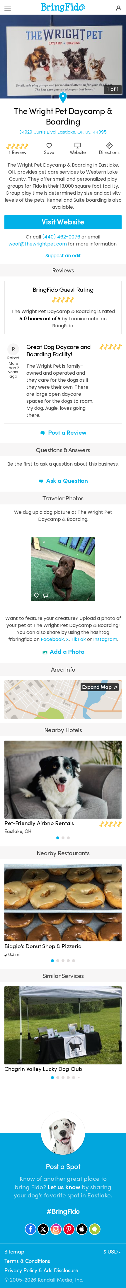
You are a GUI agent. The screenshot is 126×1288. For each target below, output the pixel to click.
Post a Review (66, 432)
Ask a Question (66, 481)
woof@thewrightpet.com (37, 244)
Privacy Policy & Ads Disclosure (41, 1270)
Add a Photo (66, 652)
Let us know (63, 1187)
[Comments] (46, 596)
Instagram (105, 639)
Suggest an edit (63, 255)
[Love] (36, 596)
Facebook (52, 639)
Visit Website (63, 222)
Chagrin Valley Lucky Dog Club (43, 1069)
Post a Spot (63, 1166)
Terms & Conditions (27, 1261)
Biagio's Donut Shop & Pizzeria (43, 946)
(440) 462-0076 (61, 237)
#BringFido (63, 1211)
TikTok (78, 639)
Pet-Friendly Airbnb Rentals (39, 823)
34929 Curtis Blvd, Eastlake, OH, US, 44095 (63, 132)
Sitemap (14, 1252)
